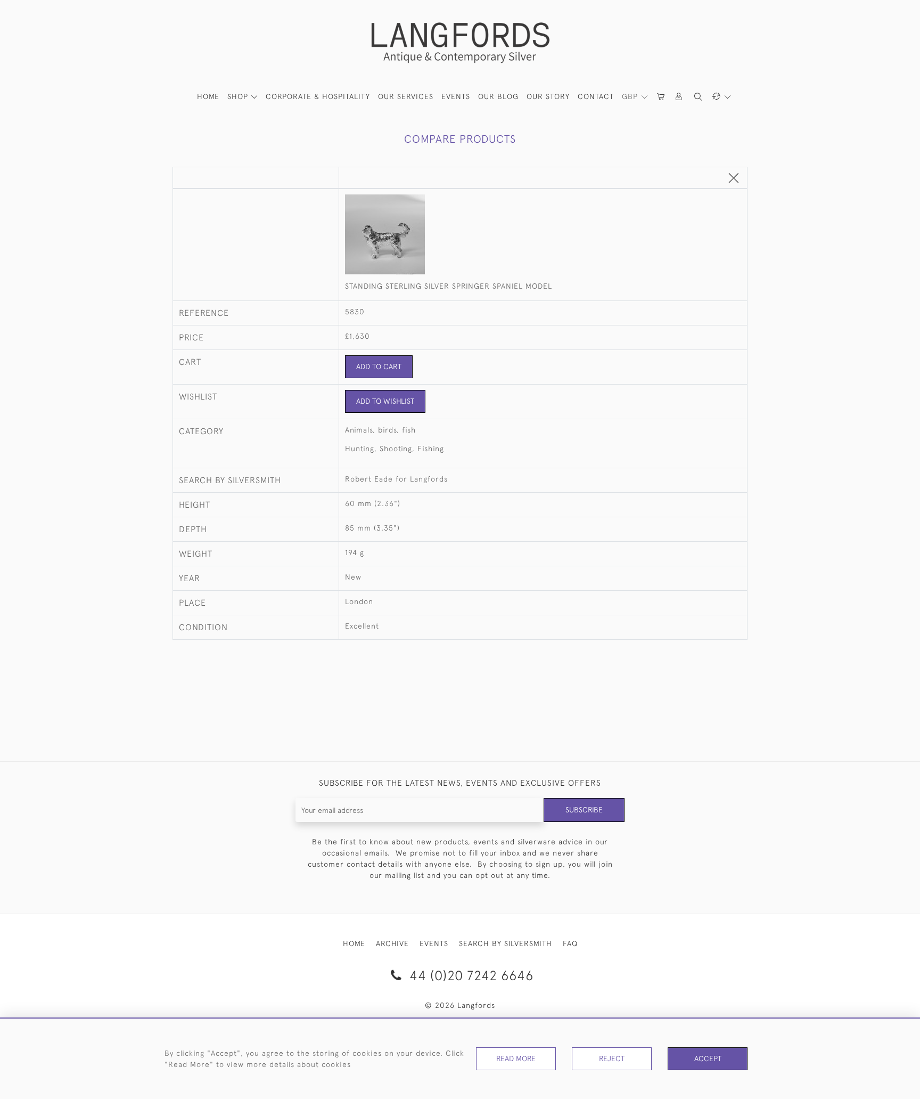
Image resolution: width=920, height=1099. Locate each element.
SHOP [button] (239, 96)
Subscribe (584, 809)
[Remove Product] (733, 179)
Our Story (548, 96)
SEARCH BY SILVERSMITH (505, 943)
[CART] (661, 96)
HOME (208, 96)
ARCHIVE (392, 943)
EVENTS (434, 943)
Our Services (405, 96)
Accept (707, 1058)
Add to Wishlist (385, 401)
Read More (516, 1058)
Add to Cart (378, 366)
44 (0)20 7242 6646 (469, 975)
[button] (679, 96)
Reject (612, 1058)
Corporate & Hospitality (318, 96)
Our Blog (498, 96)
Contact (596, 96)
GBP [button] (631, 96)
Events (455, 96)
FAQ (570, 943)
